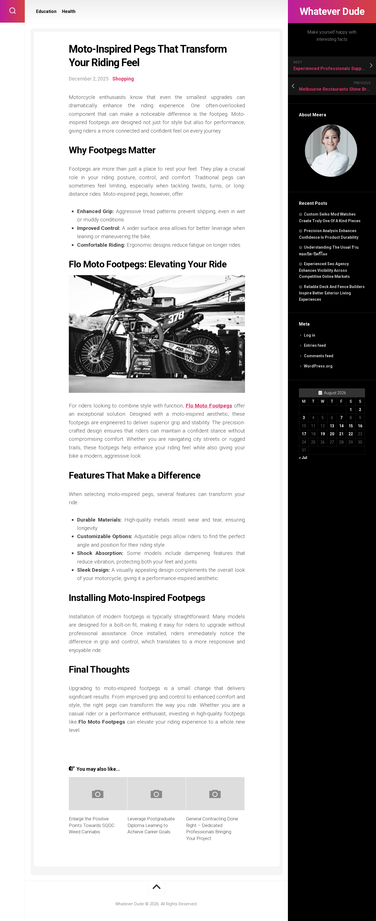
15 (350, 426)
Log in (309, 335)
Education (46, 11)
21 (341, 434)
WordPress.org (318, 366)
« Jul (303, 457)
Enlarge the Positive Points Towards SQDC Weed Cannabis (92, 825)
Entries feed (315, 345)
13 (332, 426)
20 (332, 434)
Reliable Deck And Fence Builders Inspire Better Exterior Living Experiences (332, 293)
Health (68, 11)
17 (304, 434)
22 (350, 434)
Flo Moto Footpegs (209, 405)
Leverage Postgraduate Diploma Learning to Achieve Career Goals (151, 825)
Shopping (123, 79)
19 (322, 434)
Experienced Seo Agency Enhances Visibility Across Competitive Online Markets (324, 270)
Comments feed (318, 356)
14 (341, 426)
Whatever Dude (332, 11)
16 (360, 426)
